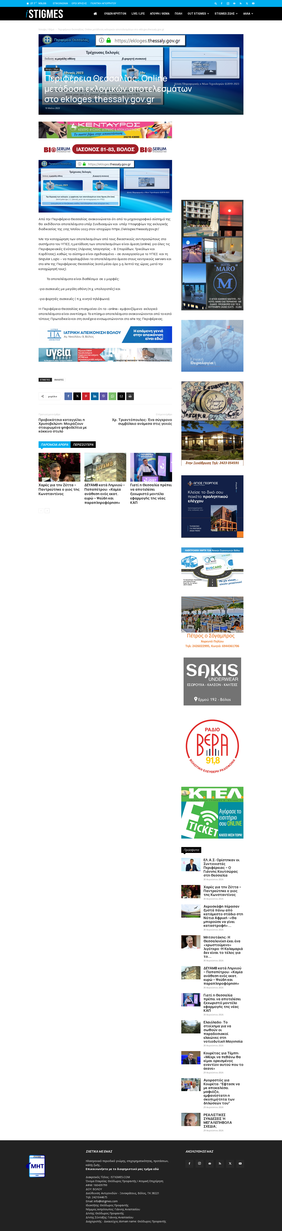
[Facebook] (221, 3)
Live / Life (138, 13)
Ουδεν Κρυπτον (115, 13)
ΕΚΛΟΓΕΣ (59, 379)
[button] (216, 3)
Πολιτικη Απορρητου (103, 3)
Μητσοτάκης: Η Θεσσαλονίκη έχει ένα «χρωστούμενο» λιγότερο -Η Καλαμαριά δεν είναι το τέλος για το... (223, 947)
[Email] (121, 396)
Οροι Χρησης (79, 3)
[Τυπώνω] (130, 396)
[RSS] (240, 3)
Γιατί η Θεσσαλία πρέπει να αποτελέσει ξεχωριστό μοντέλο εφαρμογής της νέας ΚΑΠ (151, 494)
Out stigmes (197, 13)
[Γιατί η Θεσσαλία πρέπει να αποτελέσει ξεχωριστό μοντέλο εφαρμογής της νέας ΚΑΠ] (151, 467)
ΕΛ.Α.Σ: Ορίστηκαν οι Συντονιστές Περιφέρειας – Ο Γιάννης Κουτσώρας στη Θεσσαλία (222, 868)
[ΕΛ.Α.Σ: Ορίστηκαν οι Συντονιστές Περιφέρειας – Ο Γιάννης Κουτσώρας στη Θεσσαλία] (190, 864)
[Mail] (234, 3)
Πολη (178, 13)
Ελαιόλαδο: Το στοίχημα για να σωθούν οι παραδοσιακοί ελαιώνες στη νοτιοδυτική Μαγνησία (223, 1032)
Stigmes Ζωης (225, 13)
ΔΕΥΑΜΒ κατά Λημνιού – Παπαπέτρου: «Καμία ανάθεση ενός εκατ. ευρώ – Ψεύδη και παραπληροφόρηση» (104, 494)
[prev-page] (41, 510)
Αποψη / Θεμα (159, 13)
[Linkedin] (95, 396)
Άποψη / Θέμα (46, 29)
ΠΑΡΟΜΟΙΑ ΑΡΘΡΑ (54, 444)
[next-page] (47, 510)
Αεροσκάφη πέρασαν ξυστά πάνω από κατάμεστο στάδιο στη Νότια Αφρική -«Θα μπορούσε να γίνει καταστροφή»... (223, 916)
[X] (247, 3)
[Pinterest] (86, 396)
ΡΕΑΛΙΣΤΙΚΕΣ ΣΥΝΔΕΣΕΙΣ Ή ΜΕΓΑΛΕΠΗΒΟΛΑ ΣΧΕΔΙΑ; (218, 1120)
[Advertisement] (212, 167)
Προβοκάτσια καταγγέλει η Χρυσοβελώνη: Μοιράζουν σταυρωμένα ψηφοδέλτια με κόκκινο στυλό (63, 425)
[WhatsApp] (112, 396)
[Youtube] (253, 3)
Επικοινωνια (60, 3)
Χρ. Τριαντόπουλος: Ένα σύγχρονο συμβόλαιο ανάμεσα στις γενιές (142, 421)
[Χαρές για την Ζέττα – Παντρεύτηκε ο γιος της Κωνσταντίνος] (59, 467)
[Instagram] (228, 3)
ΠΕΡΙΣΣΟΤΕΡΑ (83, 444)
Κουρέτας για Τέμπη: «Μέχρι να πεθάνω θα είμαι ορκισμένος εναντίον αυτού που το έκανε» (223, 1061)
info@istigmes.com (106, 1201)
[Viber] (103, 396)
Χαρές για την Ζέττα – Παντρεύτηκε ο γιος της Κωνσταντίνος (59, 489)
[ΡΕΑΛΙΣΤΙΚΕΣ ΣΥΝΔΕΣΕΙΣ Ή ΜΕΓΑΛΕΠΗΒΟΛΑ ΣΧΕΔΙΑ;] (190, 1119)
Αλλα (246, 13)
